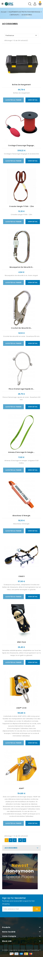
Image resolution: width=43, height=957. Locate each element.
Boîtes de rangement (21, 84)
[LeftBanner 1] (20, 871)
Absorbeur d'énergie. (21, 515)
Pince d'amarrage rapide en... (21, 389)
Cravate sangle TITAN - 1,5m (21, 206)
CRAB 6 (21, 576)
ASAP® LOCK (21, 708)
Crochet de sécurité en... (21, 328)
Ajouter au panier (14, 100)
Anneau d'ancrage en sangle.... (21, 452)
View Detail (32, 100)
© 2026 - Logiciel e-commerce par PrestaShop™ (21, 950)
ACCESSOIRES (11, 848)
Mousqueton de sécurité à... (21, 267)
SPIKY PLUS (21, 642)
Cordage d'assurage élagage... (21, 145)
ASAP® (21, 788)
